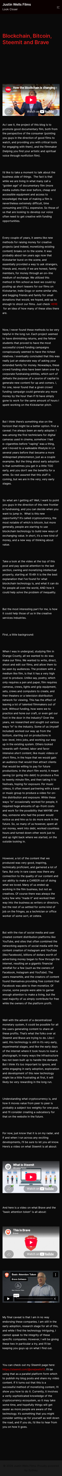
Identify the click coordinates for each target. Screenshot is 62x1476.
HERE (54, 304)
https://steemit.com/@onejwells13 (23, 1369)
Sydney (33, 1470)
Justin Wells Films (16, 4)
